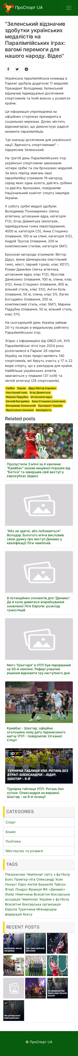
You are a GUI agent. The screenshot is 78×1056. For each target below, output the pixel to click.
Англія (32, 884)
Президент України (50, 405)
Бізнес (11, 832)
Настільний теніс (16, 392)
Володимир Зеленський (21, 405)
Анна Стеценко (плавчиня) (48, 401)
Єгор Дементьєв (40, 392)
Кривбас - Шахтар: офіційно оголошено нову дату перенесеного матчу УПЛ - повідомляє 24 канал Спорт (36, 734)
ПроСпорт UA (28, 7)
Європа (11, 909)
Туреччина (26, 909)
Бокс (9, 879)
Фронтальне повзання (19, 410)
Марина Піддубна (17, 396)
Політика (13, 841)
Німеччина (24, 894)
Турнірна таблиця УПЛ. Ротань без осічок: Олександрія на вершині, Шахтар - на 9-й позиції (35, 793)
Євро (22, 884)
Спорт (11, 822)
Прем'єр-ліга (24, 879)
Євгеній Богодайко (17, 401)
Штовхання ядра (41, 396)
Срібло (10, 388)
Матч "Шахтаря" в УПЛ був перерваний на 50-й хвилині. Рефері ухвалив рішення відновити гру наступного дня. (39, 669)
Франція (35, 889)
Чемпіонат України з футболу (45, 899)
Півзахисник (15, 874)
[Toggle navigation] (69, 8)
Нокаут (11, 884)
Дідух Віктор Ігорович (42, 388)
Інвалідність (43, 410)
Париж (21, 388)
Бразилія (45, 884)
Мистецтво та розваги (24, 851)
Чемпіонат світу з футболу (48, 874)
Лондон (21, 889)
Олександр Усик (49, 879)
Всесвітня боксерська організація (33, 904)
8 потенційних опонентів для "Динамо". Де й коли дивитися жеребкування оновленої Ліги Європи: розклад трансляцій (39, 604)
